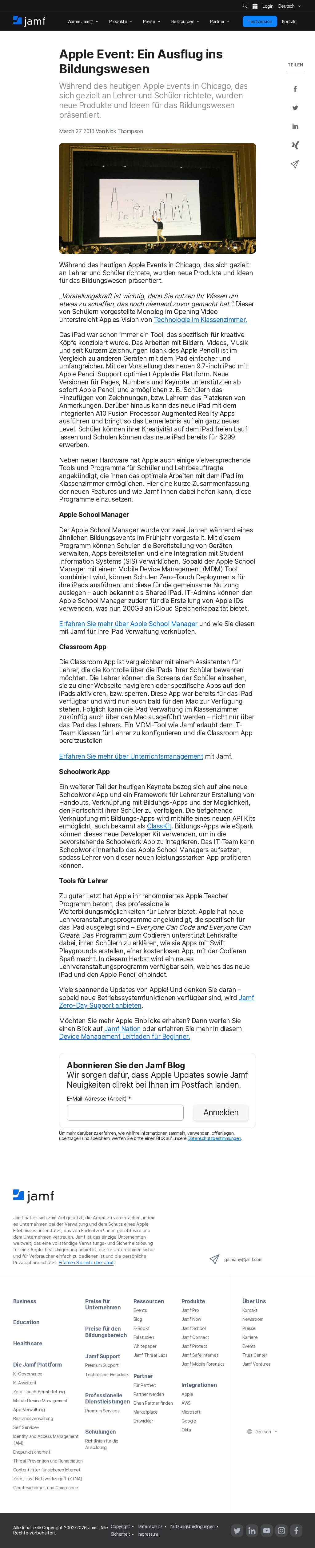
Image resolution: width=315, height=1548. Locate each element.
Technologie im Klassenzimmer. (200, 319)
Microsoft (190, 1412)
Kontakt (249, 1310)
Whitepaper (145, 1346)
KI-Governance (27, 1373)
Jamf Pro (190, 1310)
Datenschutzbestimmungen (214, 1138)
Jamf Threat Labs (151, 1355)
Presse (249, 1328)
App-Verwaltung (29, 1409)
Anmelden (220, 1112)
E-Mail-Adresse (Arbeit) (99, 1099)
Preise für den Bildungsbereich (106, 1331)
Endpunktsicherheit (31, 1452)
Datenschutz (150, 1526)
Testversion (260, 21)
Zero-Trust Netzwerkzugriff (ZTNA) (47, 1478)
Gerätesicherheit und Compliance (45, 1487)
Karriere (249, 1337)
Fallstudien (144, 1337)
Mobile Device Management (40, 1400)
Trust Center (254, 1355)
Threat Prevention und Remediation (48, 1460)
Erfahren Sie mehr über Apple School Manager (129, 624)
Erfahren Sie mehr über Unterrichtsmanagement (131, 756)
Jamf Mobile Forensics (203, 1364)
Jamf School (193, 1328)
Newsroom (252, 1319)
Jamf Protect (194, 1346)
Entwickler (143, 1420)
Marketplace (146, 1412)
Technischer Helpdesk (106, 1374)
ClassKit (159, 826)
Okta (186, 1429)
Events (140, 1310)
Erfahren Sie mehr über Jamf (86, 1262)
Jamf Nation (122, 1029)
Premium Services (102, 1410)
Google (188, 1420)
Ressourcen (149, 1301)
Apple (187, 1394)
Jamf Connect (195, 1337)
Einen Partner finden (153, 1403)
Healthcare (27, 1343)
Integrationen (199, 1385)
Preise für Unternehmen (103, 1304)
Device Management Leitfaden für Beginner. (124, 1036)
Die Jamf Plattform (37, 1364)
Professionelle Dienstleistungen (107, 1398)
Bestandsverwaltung (33, 1418)
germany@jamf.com (243, 1259)
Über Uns (254, 1301)
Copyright (120, 1526)
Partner (143, 1376)
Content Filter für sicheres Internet (47, 1469)
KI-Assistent (25, 1382)
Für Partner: (145, 1385)
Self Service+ (26, 1427)
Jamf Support (102, 1356)
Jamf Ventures (256, 1364)
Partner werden (149, 1394)
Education (26, 1322)
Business (24, 1301)
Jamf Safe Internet (199, 1355)
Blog (138, 1319)
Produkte (193, 1301)
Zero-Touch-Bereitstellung (39, 1391)
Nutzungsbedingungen (192, 1526)
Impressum (148, 1534)
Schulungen (100, 1431)
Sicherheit (120, 1534)
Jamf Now (191, 1319)
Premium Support (101, 1365)
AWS (186, 1403)
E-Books (142, 1328)
